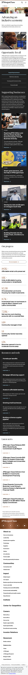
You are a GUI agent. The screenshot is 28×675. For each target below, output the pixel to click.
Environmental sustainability (10, 590)
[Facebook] (10, 525)
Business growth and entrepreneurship (12, 582)
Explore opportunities (8, 623)
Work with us (6, 614)
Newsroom (7, 638)
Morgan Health (7, 656)
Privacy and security (6, 664)
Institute (6, 600)
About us (5, 6)
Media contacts (7, 641)
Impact (6, 573)
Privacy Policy (12, 673)
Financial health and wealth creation (12, 593)
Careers (6, 611)
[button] (26, 666)
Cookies (23, 664)
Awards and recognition (9, 540)
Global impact (6, 577)
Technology (6, 543)
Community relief (7, 566)
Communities (8, 563)
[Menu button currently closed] (25, 2)
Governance (6, 548)
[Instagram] (17, 525)
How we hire (6, 620)
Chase (4, 648)
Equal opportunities (8, 625)
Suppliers (5, 546)
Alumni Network (7, 659)
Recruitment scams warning (10, 628)
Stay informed (6, 596)
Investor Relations (10, 632)
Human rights (6, 556)
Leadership (6, 537)
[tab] (14, 72)
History (5, 551)
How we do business (8, 535)
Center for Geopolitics (12, 606)
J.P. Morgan (6, 651)
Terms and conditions (15, 664)
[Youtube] (24, 525)
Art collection (6, 554)
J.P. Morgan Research (8, 654)
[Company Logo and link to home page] (8, 3)
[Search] (22, 2)
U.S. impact (6, 579)
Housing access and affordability (11, 587)
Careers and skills (7, 585)
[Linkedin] (3, 525)
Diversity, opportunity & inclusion (11, 559)
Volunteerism (6, 569)
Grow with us (6, 617)
